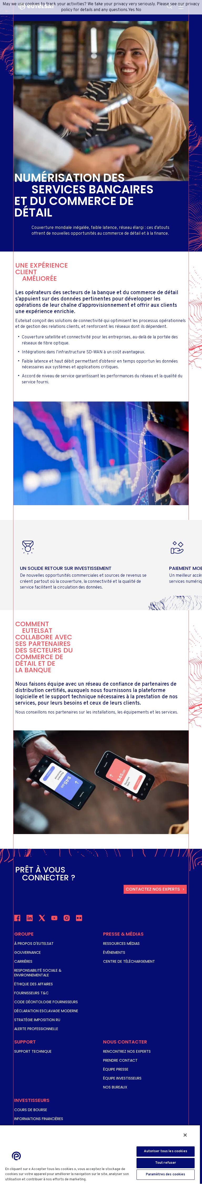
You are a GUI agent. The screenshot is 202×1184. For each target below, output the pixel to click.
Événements (114, 952)
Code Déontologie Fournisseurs (46, 1002)
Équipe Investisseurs (122, 1078)
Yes (131, 10)
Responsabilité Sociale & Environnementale (38, 973)
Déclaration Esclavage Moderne (46, 1011)
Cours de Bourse (30, 1109)
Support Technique (33, 1051)
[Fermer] (185, 1135)
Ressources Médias (121, 943)
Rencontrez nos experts (127, 1051)
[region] (100, 1154)
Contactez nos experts (153, 889)
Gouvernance (27, 952)
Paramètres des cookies (165, 1174)
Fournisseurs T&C (31, 993)
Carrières (23, 961)
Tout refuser (165, 1163)
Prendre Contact (120, 1060)
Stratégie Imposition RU (37, 1019)
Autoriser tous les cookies (165, 1151)
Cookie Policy (99, 1179)
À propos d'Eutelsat (34, 943)
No (138, 10)
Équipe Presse (115, 1069)
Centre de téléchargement (129, 961)
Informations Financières (38, 1118)
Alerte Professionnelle (36, 1028)
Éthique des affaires (33, 984)
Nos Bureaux (115, 1087)
